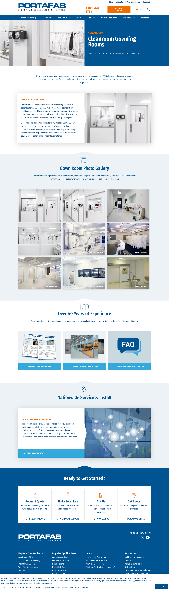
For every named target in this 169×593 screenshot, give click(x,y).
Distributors (130, 567)
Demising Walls (58, 573)
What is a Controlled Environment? (100, 567)
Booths (79, 17)
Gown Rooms (133, 53)
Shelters (91, 17)
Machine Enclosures (60, 560)
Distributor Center (116, 2)
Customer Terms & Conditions (138, 570)
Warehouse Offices (60, 557)
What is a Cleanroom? (95, 563)
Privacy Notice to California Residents (77, 587)
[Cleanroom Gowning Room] (84, 239)
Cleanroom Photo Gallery (84, 366)
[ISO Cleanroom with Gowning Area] (84, 205)
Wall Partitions (64, 17)
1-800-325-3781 (140, 533)
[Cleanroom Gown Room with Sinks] (128, 205)
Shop (138, 9)
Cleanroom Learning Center (129, 366)
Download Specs (136, 519)
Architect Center (133, 2)
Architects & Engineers (134, 557)
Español (146, 2)
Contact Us (103, 519)
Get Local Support (70, 519)
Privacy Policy (32, 587)
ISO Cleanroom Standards (97, 560)
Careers (128, 560)
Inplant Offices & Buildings (29, 560)
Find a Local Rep (35, 453)
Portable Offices (59, 567)
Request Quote (119, 9)
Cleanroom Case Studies (40, 366)
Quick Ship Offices (26, 557)
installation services (40, 427)
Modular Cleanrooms (27, 563)
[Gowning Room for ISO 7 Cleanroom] (39, 239)
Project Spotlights (109, 17)
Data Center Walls (59, 570)
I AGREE (161, 586)
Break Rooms (58, 563)
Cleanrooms (47, 17)
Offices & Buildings (28, 17)
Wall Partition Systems (28, 567)
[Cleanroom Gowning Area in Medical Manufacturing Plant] (39, 205)
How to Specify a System (96, 557)
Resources (144, 17)
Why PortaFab (128, 17)
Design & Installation (133, 563)
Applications (118, 53)
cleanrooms (37, 107)
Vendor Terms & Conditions (136, 573)
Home (91, 53)
